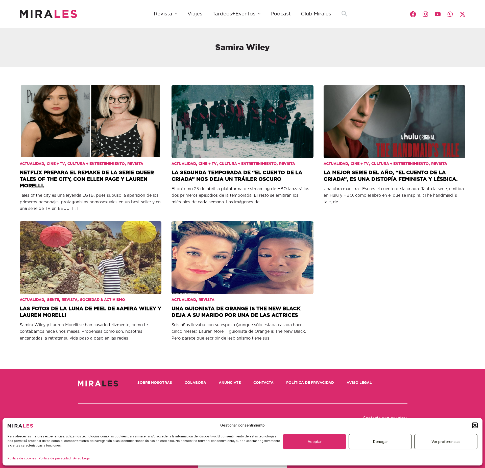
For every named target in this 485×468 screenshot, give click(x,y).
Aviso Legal (81, 458)
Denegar (380, 441)
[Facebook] (413, 14)
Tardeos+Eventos (233, 13)
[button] (474, 425)
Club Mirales (316, 13)
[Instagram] (425, 14)
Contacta (263, 383)
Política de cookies (22, 458)
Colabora (195, 383)
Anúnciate (230, 383)
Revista (163, 13)
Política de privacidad (55, 458)
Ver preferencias (445, 441)
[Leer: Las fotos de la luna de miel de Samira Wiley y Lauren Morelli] (91, 254)
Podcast (281, 13)
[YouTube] (438, 14)
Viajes (194, 13)
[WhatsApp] (450, 14)
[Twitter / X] (462, 14)
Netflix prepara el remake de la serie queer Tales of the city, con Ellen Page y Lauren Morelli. (87, 179)
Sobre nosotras (154, 383)
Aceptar (315, 441)
